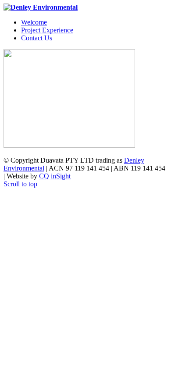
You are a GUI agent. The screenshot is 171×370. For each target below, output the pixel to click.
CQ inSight (55, 176)
